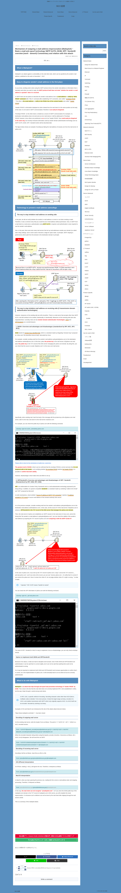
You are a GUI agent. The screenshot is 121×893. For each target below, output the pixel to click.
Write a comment (46, 879)
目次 (45, 60)
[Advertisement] (60, 30)
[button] (57, 860)
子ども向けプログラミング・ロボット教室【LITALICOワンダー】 (46, 840)
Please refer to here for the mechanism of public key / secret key (33, 463)
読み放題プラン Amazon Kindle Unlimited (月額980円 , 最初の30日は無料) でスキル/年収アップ (46, 836)
